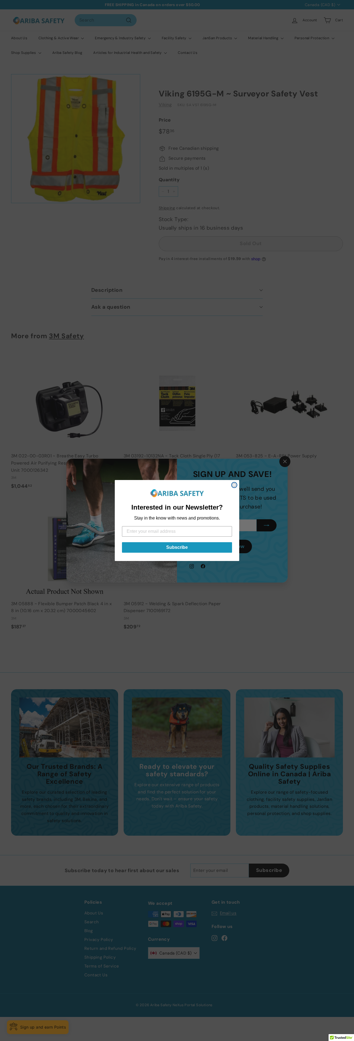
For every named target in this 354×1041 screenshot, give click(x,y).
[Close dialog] (234, 485)
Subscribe (177, 547)
